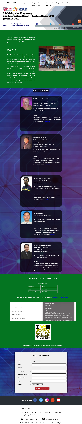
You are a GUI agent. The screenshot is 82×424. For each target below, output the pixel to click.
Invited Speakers (24, 3)
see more (47, 121)
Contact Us (47, 5)
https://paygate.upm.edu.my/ (60, 297)
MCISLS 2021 (11, 3)
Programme (71, 3)
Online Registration (58, 3)
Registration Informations (40, 3)
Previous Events (36, 5)
